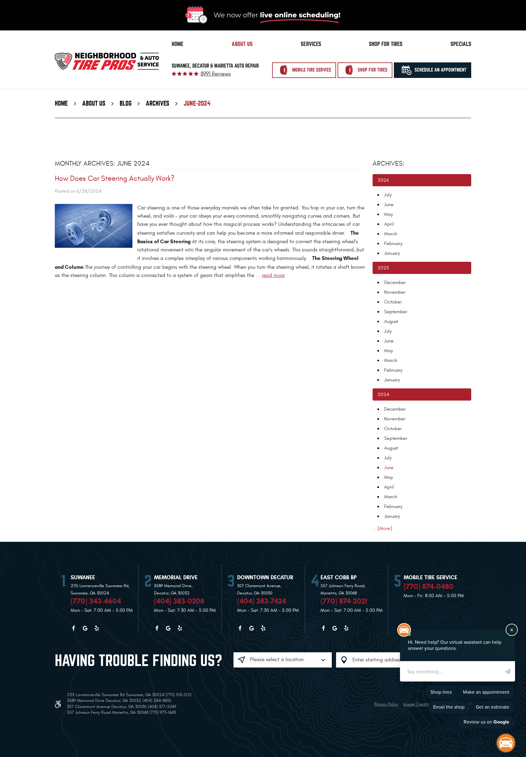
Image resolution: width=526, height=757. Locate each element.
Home (178, 44)
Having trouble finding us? (138, 660)
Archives (157, 103)
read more (273, 275)
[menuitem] (178, 44)
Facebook (73, 628)
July (388, 195)
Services (311, 44)
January (392, 253)
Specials (461, 44)
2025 (383, 268)
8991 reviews (216, 74)
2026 (383, 180)
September (395, 311)
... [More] (382, 528)
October (393, 302)
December (395, 282)
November (394, 292)
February (393, 243)
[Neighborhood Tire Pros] (107, 61)
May (388, 214)
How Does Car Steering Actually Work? (114, 178)
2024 (383, 394)
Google (85, 628)
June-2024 (197, 103)
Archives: (389, 163)
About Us (242, 44)
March (390, 234)
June (389, 204)
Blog (126, 103)
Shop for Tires (385, 44)
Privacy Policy (386, 704)
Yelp (96, 628)
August (391, 321)
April (389, 224)
